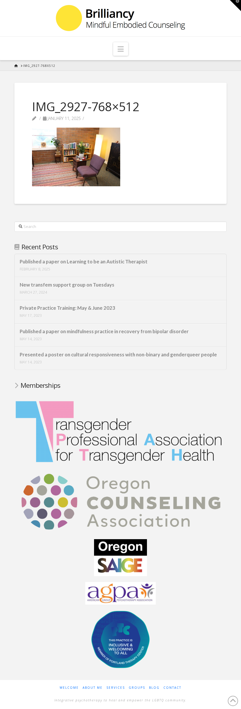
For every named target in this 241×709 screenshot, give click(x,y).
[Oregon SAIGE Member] (120, 557)
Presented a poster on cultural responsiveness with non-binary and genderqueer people (118, 355)
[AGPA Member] (120, 593)
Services (115, 688)
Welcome (69, 688)
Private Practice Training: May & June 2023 (67, 308)
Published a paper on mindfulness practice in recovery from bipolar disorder (104, 331)
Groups (137, 688)
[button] (120, 49)
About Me (93, 688)
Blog (154, 688)
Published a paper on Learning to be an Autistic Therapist (84, 262)
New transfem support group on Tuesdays (67, 285)
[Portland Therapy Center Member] (120, 639)
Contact (172, 688)
